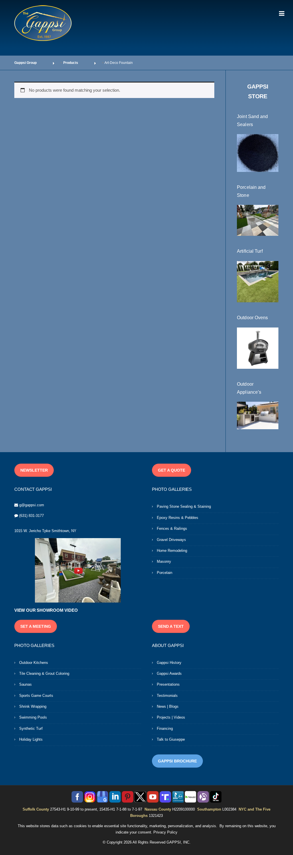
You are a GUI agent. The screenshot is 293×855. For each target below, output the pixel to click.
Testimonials (167, 695)
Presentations (168, 684)
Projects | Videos (171, 717)
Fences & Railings (172, 528)
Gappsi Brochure (177, 761)
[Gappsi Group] (43, 23)
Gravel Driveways (171, 540)
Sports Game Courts (36, 695)
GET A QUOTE (171, 470)
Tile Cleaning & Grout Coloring (44, 673)
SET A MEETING (35, 626)
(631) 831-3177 (31, 515)
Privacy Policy (165, 832)
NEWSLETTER (34, 470)
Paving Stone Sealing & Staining (184, 506)
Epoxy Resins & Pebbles (177, 517)
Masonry (164, 561)
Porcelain (164, 572)
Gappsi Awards (169, 673)
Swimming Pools (33, 717)
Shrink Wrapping (32, 706)
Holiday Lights (31, 739)
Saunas (25, 684)
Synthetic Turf (31, 728)
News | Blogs (168, 706)
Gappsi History (169, 662)
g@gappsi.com (31, 505)
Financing (165, 728)
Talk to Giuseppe (171, 739)
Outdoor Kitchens (33, 662)
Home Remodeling (172, 550)
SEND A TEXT (171, 626)
